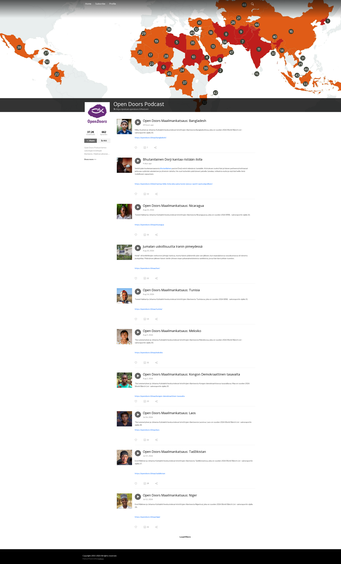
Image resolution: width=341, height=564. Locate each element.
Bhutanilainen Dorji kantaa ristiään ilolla (172, 159)
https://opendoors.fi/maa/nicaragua (149, 224)
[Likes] (136, 147)
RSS (105, 140)
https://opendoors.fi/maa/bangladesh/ (150, 137)
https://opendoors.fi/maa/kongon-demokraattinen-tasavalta (160, 396)
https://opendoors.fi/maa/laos (147, 430)
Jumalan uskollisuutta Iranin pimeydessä (172, 246)
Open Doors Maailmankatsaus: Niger (170, 495)
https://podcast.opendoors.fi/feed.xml (132, 109)
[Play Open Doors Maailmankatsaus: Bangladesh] (138, 122)
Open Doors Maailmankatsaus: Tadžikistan (174, 452)
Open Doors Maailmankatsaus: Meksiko (172, 331)
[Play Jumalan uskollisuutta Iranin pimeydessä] (138, 248)
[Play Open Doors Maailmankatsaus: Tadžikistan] (138, 453)
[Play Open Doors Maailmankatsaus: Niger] (138, 497)
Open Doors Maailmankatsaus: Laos (169, 413)
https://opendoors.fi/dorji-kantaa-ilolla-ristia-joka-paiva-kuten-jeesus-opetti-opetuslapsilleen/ (174, 184)
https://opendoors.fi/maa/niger (147, 517)
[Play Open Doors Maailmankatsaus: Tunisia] (138, 292)
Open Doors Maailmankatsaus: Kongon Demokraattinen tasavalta (191, 374)
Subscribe (100, 3)
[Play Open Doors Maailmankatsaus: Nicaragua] (138, 207)
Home (88, 3)
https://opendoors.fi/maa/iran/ (147, 268)
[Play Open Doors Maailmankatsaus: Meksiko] (138, 332)
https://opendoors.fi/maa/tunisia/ (148, 309)
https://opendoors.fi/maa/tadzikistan (150, 473)
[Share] (155, 147)
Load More (185, 536)
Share (92, 140)
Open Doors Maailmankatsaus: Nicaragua (173, 206)
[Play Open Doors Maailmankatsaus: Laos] (138, 414)
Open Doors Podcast (138, 104)
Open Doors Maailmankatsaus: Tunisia (171, 290)
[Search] (252, 3)
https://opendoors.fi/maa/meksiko (149, 352)
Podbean (101, 559)
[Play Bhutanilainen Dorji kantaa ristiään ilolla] (138, 161)
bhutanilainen (166, 168)
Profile (112, 3)
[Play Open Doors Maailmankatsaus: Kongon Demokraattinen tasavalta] (138, 376)
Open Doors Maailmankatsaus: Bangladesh (174, 121)
